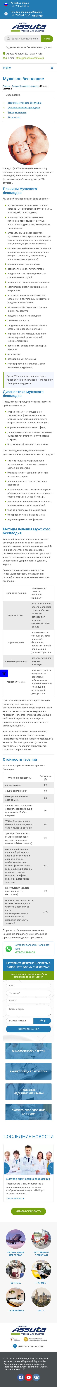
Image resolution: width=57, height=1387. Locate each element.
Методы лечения (17, 112)
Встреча (16, 1283)
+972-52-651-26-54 (21, 15)
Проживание (16, 1310)
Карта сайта (39, 1361)
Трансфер (41, 1283)
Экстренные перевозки (41, 1254)
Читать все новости (28, 1211)
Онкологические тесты (28, 1051)
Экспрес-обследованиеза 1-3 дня (28, 1112)
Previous (7, 1168)
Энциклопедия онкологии (28, 1071)
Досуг (41, 1310)
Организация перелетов (15, 1254)
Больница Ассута (27, 1358)
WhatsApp (37, 15)
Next (50, 1168)
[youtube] (29, 1380)
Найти (47, 38)
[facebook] (21, 1380)
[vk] (36, 1380)
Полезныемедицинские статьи (29, 1091)
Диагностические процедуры (24, 107)
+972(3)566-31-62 (20, 6)
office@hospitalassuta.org (30, 58)
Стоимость (14, 117)
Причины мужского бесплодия (24, 102)
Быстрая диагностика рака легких (28, 1178)
